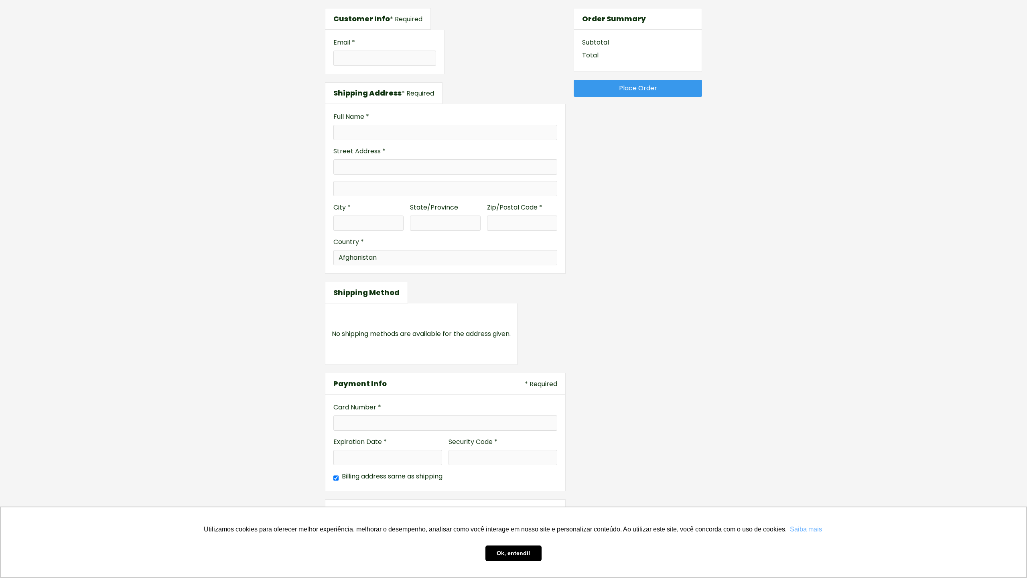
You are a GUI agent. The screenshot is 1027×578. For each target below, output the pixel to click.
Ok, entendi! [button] (513, 553)
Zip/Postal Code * (514, 207)
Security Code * (473, 441)
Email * (344, 42)
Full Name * (351, 116)
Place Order (638, 88)
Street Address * (359, 151)
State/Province (434, 207)
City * (342, 207)
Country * (348, 241)
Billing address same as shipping (392, 476)
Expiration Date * (360, 441)
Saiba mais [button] (806, 529)
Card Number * (357, 407)
